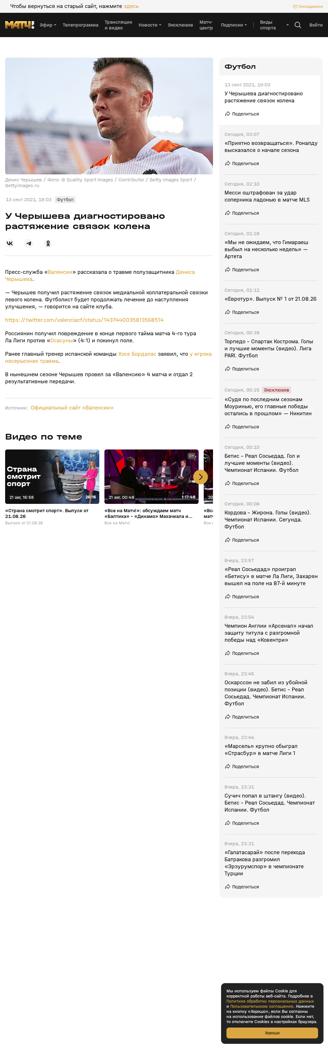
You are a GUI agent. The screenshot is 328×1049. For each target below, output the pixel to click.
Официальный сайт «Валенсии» (72, 408)
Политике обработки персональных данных (270, 1001)
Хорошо (272, 1033)
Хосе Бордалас (137, 354)
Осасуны (61, 340)
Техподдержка (311, 6)
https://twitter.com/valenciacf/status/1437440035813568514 (84, 320)
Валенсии (60, 272)
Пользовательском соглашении (261, 1006)
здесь (131, 6)
